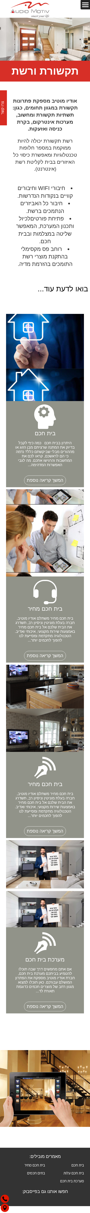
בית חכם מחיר (34, 1165)
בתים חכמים (36, 1172)
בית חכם (77, 1165)
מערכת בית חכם (72, 1180)
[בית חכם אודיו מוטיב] (29, 9)
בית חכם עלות (73, 1172)
